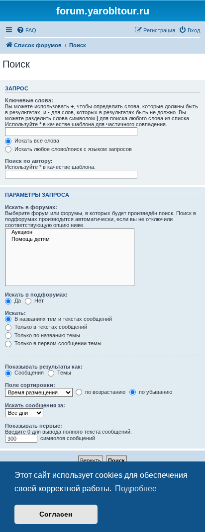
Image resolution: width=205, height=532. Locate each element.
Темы (63, 373)
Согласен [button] (55, 514)
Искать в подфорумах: (36, 295)
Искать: (15, 313)
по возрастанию (104, 392)
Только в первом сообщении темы (57, 343)
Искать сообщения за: (35, 405)
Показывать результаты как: (44, 367)
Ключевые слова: (29, 100)
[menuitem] (26, 30)
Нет (38, 301)
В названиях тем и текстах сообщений (62, 319)
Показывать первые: (33, 426)
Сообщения (28, 373)
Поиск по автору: (29, 161)
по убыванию (154, 392)
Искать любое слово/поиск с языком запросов (72, 149)
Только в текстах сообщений (50, 327)
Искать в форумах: (31, 207)
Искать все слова (36, 141)
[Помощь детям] (69, 239)
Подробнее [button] (136, 488)
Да (17, 301)
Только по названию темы (46, 335)
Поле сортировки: (30, 385)
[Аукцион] (69, 232)
